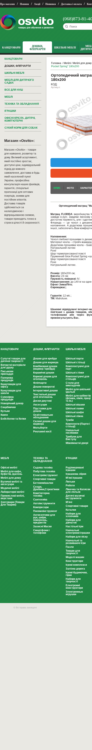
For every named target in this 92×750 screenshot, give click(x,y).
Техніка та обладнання (21, 103)
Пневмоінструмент (45, 511)
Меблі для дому (82, 63)
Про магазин (7, 4)
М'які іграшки (74, 477)
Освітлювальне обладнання (43, 416)
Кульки (5, 411)
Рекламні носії (42, 431)
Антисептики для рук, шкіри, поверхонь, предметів (44, 518)
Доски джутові (42, 400)
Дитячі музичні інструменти (75, 497)
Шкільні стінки (75, 372)
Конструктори (74, 561)
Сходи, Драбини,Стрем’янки (46, 488)
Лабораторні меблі (12, 491)
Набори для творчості (73, 580)
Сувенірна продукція (7, 398)
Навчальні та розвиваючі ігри (76, 542)
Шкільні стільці (75, 362)
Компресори (41, 507)
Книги (4, 414)
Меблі (8, 96)
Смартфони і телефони (41, 531)
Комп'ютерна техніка (41, 494)
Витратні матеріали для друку (13, 366)
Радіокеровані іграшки (75, 469)
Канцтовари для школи (11, 392)
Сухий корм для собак (20, 127)
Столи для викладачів (73, 384)
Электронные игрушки (74, 593)
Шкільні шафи (75, 412)
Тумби (70, 420)
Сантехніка (40, 499)
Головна (56, 63)
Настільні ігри (74, 526)
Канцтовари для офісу (11, 385)
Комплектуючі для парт (77, 367)
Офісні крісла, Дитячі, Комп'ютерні (19, 119)
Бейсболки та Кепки (13, 418)
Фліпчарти (39, 382)
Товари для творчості (73, 552)
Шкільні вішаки (75, 404)
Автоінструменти (44, 503)
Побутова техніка (44, 471)
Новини (24, 4)
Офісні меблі (9, 467)
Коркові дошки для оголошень (45, 378)
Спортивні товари (44, 479)
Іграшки (10, 110)
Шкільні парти (74, 358)
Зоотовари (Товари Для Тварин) (12, 503)
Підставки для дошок (42, 410)
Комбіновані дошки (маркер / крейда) (45, 367)
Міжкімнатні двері (77, 443)
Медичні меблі (10, 488)
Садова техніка (43, 467)
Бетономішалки (43, 482)
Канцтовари (13, 58)
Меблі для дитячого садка (19, 81)
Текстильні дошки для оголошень (44, 395)
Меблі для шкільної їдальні (78, 390)
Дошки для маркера (45, 362)
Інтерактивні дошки (45, 390)
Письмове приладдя (7, 372)
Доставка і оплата (71, 4)
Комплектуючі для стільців (77, 378)
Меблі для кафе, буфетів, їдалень (11, 472)
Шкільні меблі (14, 72)
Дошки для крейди (45, 358)
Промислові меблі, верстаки (12, 497)
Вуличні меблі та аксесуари (11, 483)
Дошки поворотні (44, 386)
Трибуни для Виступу (74, 438)
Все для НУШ (13, 89)
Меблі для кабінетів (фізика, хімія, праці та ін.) (78, 398)
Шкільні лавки (75, 408)
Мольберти (40, 427)
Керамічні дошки (43, 372)
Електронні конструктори (74, 586)
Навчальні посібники (72, 431)
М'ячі (69, 502)
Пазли (70, 546)
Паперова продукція (7, 379)
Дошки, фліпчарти (17, 65)
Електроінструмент (45, 475)
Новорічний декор (12, 403)
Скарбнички (8, 407)
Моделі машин (75, 557)
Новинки (50, 4)
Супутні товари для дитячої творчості (13, 360)
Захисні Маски (42, 526)
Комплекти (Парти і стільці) (78, 425)
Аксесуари (40, 404)
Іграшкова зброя (76, 473)
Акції (37, 4)
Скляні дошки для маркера (44, 422)
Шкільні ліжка (74, 416)
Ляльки (70, 481)
